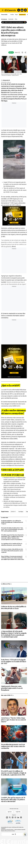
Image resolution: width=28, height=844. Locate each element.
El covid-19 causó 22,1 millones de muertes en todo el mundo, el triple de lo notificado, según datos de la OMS (13, 773)
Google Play (18, 811)
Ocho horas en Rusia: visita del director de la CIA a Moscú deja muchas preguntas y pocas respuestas (12, 550)
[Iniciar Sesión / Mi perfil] (25, 10)
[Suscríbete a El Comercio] (21, 10)
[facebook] (7, 817)
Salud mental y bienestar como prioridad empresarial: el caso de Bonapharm (12, 688)
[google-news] (21, 817)
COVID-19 (13, 511)
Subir (13, 834)
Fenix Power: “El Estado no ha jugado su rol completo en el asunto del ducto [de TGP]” (13, 661)
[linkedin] (18, 817)
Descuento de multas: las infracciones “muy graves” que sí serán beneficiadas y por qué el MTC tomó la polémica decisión (12, 529)
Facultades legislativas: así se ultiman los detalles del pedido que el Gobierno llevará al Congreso (12, 522)
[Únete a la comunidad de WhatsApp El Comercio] (11, 52)
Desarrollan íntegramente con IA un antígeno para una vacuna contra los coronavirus (13, 746)
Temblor (12, 14)
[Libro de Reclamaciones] (18, 822)
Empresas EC (22, 14)
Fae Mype (20, 511)
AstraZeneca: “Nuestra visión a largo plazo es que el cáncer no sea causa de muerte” (13, 719)
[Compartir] (25, 52)
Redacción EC (6, 80)
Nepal (16, 14)
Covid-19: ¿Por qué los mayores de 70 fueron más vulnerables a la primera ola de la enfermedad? (13, 799)
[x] (10, 817)
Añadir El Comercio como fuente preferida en (14, 22)
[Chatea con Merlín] (18, 10)
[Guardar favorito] (22, 52)
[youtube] (15, 817)
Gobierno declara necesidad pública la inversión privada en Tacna (13, 607)
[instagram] (13, 817)
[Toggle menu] (2, 10)
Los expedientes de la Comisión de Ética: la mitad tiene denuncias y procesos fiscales (11, 544)
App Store (10, 811)
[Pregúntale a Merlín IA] (25, 834)
